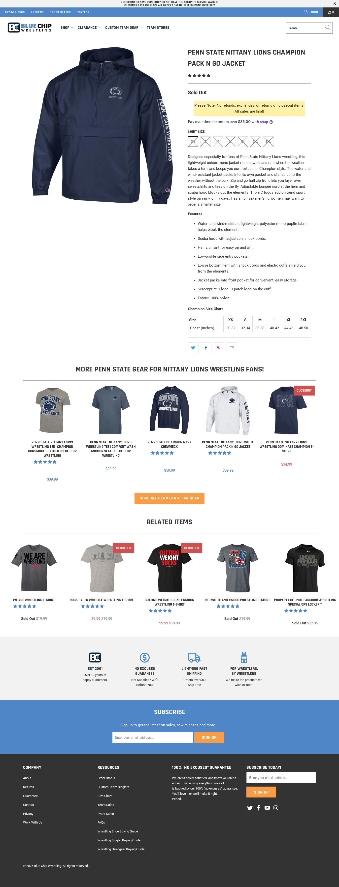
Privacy (28, 814)
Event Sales (106, 814)
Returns (37, 12)
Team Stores (158, 27)
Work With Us (32, 822)
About (27, 778)
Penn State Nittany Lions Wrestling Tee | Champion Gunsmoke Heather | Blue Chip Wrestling (52, 410)
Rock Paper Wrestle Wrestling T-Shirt (101, 568)
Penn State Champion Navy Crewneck (169, 410)
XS (193, 141)
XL (242, 141)
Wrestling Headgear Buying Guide (121, 849)
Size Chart (105, 796)
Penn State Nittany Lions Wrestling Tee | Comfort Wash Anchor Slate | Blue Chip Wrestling (111, 410)
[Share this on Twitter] (193, 347)
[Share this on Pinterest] (219, 347)
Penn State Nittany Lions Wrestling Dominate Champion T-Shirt (287, 410)
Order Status (60, 12)
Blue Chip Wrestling (47, 866)
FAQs (101, 822)
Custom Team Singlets (113, 787)
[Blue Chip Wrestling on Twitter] (250, 808)
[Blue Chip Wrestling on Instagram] (276, 808)
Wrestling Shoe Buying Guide (118, 831)
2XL (255, 141)
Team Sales (106, 805)
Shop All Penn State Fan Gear (169, 498)
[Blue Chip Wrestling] (29, 27)
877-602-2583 (15, 12)
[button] (199, 75)
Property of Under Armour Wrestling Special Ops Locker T (305, 568)
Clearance (87, 27)
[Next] (309, 434)
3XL (268, 141)
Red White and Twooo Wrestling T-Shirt (237, 568)
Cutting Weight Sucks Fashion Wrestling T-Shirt (169, 568)
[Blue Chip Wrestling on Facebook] (259, 808)
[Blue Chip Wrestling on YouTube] (267, 808)
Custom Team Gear (121, 27)
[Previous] (30, 434)
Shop (65, 27)
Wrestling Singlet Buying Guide (119, 840)
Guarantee (30, 796)
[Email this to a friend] (232, 347)
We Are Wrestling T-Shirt (34, 568)
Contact (83, 12)
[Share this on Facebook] (206, 347)
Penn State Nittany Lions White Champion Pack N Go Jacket (228, 410)
